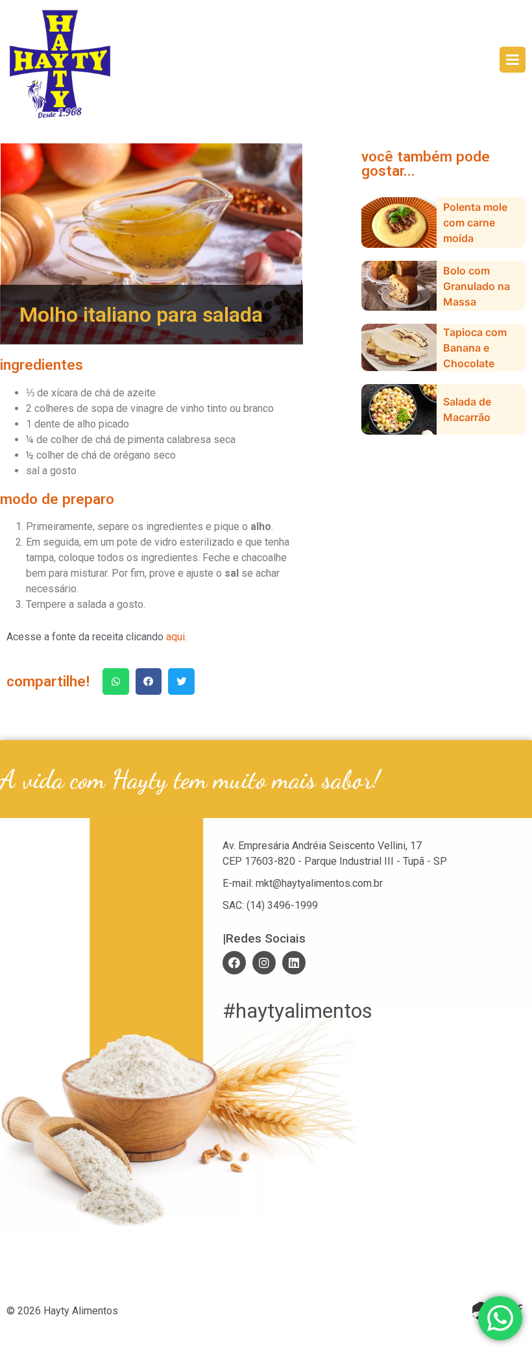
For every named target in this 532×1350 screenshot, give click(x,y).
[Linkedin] (294, 962)
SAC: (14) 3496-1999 (270, 905)
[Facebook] (234, 962)
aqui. (176, 637)
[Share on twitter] (181, 681)
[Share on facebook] (149, 681)
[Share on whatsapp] (116, 681)
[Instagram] (264, 962)
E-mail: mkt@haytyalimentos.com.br (303, 883)
